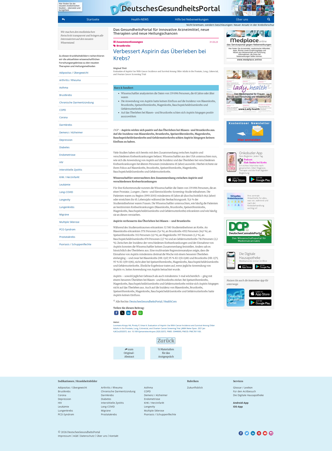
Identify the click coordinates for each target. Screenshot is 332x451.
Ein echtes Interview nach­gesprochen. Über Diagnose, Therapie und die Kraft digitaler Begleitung (253, 169)
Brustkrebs (65, 95)
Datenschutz (87, 435)
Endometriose (67, 154)
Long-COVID (66, 192)
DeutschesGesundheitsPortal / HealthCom (153, 301)
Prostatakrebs (67, 236)
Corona (63, 117)
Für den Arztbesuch (244, 391)
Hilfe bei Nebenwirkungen (192, 19)
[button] (116, 313)
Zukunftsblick (195, 387)
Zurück (166, 341)
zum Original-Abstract (129, 353)
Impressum (64, 435)
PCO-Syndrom (67, 229)
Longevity (64, 199)
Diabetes (64, 147)
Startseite (93, 19)
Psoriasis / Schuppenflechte (75, 244)
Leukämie (64, 184)
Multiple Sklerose (69, 222)
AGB (75, 435)
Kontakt (113, 435)
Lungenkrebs (66, 207)
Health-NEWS (140, 19)
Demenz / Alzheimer (71, 132)
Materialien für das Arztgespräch (166, 353)
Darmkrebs (65, 124)
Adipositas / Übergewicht (73, 72)
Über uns (242, 19)
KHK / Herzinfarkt (69, 177)
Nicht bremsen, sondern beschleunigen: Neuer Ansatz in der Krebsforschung (224, 24)
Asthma (63, 87)
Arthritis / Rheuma (70, 80)
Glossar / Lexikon (243, 387)
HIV (61, 162)
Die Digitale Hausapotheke (248, 395)
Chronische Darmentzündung (76, 102)
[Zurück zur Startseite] (166, 8)
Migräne (64, 214)
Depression (65, 140)
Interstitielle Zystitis (70, 169)
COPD (62, 110)
